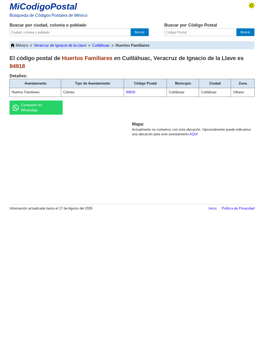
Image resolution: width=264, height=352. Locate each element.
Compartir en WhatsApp (31, 107)
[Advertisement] (65, 158)
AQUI (193, 134)
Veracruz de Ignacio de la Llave (60, 45)
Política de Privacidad (238, 208)
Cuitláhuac (101, 45)
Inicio (213, 208)
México (22, 45)
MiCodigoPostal (43, 6)
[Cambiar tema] (251, 5)
